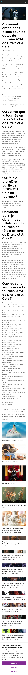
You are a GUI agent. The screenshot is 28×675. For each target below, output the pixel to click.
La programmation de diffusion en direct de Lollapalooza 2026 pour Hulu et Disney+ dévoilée (13, 637)
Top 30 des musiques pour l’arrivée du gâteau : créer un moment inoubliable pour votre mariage (13, 530)
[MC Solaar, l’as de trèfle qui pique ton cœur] (14, 501)
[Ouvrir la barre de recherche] (20, 2)
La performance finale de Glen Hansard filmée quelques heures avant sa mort (12, 544)
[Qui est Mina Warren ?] (14, 480)
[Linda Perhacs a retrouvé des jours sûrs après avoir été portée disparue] (14, 594)
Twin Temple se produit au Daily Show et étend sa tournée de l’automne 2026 (12, 623)
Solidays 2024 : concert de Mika (12, 440)
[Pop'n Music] (2, 2)
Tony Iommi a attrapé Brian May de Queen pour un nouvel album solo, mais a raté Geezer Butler (13, 585)
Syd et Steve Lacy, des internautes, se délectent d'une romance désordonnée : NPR (13, 558)
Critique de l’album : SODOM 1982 (15, 409)
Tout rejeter (14, 671)
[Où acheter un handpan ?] (14, 458)
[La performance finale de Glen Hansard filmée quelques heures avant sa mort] (14, 538)
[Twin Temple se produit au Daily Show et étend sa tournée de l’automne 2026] (14, 618)
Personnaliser (14, 667)
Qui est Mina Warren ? (9, 483)
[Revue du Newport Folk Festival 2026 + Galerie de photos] (14, 606)
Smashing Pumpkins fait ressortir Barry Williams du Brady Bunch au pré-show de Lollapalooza (12, 571)
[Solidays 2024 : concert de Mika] (14, 437)
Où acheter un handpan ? (10, 462)
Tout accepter (14, 663)
